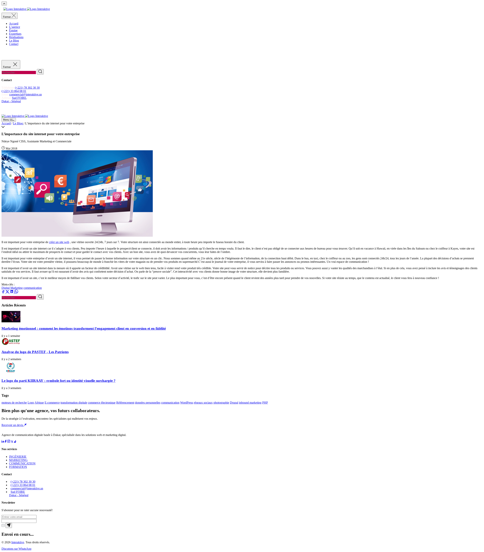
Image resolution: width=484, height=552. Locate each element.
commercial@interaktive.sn (25, 94)
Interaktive (17, 542)
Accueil (13, 23)
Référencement (125, 402)
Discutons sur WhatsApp (16, 548)
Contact (13, 44)
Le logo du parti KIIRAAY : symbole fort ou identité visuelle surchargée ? (59, 381)
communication (32, 287)
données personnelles (147, 402)
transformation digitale (73, 402)
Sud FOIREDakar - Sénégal (18, 493)
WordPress (186, 402)
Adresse (7, 97)
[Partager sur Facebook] (4, 292)
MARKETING (18, 460)
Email (5, 94)
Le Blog (14, 40)
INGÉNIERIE (17, 456)
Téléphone (8, 87)
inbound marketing (250, 402)
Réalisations (16, 37)
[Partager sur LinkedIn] (12, 292)
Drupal (234, 402)
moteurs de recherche (14, 402)
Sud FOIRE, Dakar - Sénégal (14, 99)
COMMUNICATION (22, 463)
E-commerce (52, 402)
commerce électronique (102, 402)
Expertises (15, 33)
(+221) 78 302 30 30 (27, 87)
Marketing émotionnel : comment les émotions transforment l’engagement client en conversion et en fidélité (84, 328)
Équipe (13, 30)
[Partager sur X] (8, 292)
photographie (221, 402)
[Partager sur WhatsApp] (16, 292)
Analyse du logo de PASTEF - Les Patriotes (35, 352)
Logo (31, 402)
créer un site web (59, 242)
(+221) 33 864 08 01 (14, 91)
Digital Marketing (12, 287)
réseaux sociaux (203, 402)
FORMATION (18, 466)
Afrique (39, 402)
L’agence (14, 27)
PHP (265, 402)
